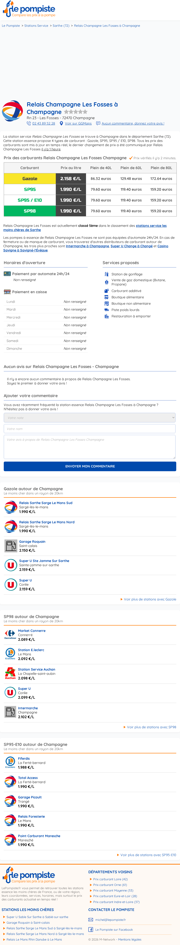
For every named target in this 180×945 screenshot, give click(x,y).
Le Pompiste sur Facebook (114, 929)
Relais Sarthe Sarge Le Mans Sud (45, 503)
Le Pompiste (11, 25)
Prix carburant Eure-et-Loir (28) (115, 896)
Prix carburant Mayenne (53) (113, 890)
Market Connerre (31, 631)
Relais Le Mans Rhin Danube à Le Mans (34, 939)
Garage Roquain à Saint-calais (28, 922)
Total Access (28, 778)
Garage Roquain (32, 541)
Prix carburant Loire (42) (110, 879)
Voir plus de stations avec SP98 (151, 727)
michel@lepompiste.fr (110, 920)
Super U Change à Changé (132, 246)
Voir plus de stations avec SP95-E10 (148, 855)
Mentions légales (129, 939)
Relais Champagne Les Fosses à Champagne (107, 25)
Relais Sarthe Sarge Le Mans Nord (47, 522)
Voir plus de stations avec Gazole (150, 599)
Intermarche (28, 708)
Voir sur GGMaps (78, 123)
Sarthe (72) (61, 25)
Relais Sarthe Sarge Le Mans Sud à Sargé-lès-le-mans (44, 928)
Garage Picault (30, 797)
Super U (25, 580)
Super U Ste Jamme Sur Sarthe (44, 561)
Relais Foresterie (31, 816)
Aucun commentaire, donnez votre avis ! (133, 123)
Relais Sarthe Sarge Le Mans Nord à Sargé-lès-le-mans (45, 934)
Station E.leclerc (31, 650)
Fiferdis (24, 758)
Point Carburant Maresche (39, 836)
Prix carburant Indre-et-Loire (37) (116, 902)
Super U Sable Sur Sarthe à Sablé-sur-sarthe (37, 917)
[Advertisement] (90, 63)
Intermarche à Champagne (87, 246)
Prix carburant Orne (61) (110, 885)
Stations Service (36, 25)
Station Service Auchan (36, 669)
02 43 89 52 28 (43, 123)
